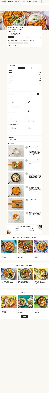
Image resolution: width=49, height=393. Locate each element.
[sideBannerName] (24, 56)
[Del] (40, 37)
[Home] (2, 4)
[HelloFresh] (4, 1)
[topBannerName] (24, 8)
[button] (24, 94)
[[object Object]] (38, 37)
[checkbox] (8, 31)
